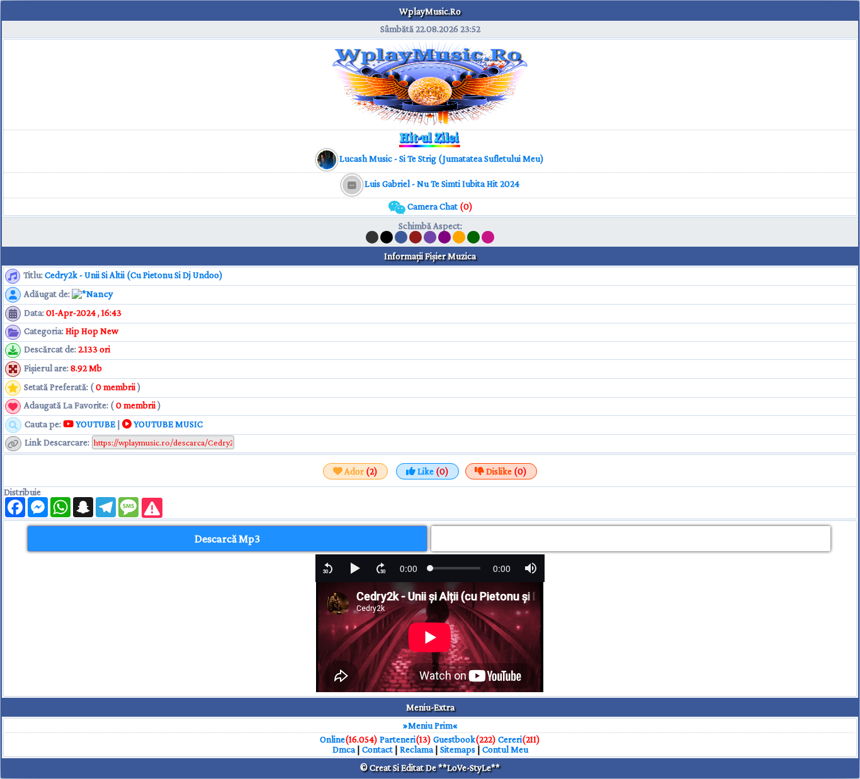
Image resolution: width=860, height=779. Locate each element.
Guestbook (454, 739)
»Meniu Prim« (430, 725)
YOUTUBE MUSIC (167, 424)
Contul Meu (505, 749)
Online (332, 739)
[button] (328, 568)
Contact (377, 749)
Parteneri (398, 739)
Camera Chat (439, 206)
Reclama (416, 749)
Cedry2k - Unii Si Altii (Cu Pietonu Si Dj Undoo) (134, 275)
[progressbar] (408, 568)
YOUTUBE (94, 424)
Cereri (510, 739)
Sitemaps (457, 749)
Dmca (343, 749)
